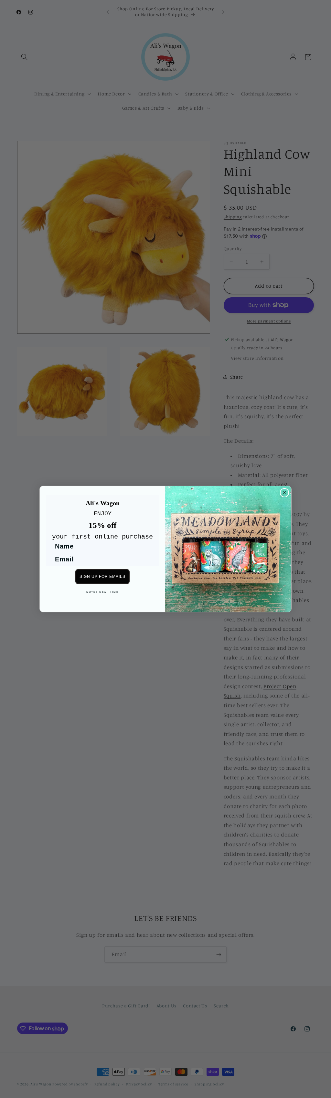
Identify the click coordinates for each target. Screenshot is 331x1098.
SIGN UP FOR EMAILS (102, 576)
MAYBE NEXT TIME (102, 591)
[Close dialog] (284, 493)
